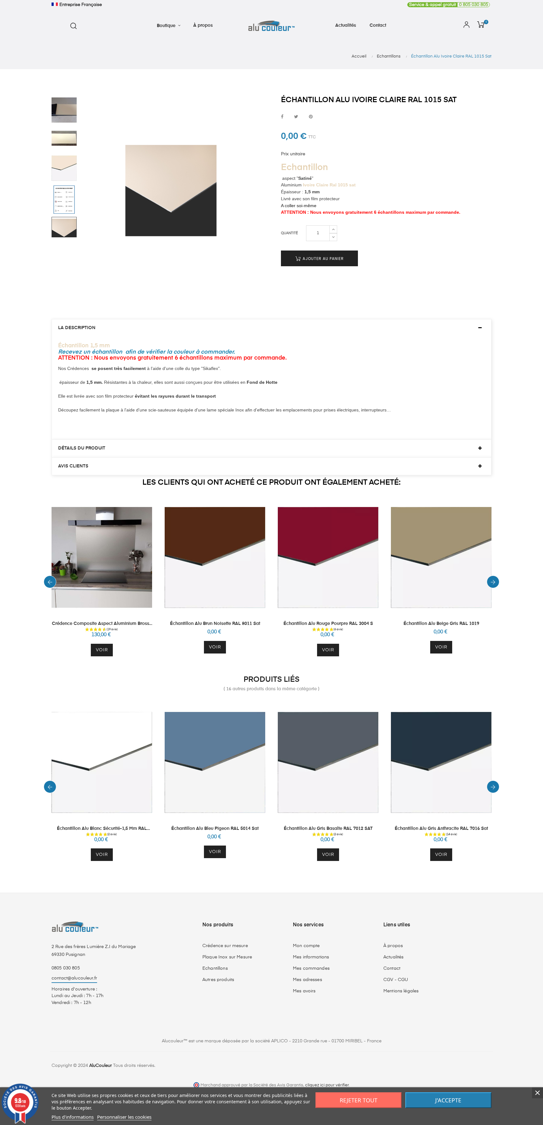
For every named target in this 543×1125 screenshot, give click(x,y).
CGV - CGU (395, 980)
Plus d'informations (73, 1117)
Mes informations (311, 957)
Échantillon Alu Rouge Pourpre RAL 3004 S (328, 623)
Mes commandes (311, 968)
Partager (282, 117)
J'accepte (448, 1100)
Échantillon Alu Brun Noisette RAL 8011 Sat (215, 623)
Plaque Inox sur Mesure (227, 957)
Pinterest (311, 117)
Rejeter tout (358, 1100)
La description (77, 328)
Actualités (393, 957)
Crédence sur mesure (225, 946)
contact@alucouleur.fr (74, 978)
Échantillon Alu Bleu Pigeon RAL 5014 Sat (215, 828)
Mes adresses (307, 980)
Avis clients (73, 466)
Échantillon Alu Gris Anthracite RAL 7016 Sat (441, 828)
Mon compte (306, 946)
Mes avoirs (304, 991)
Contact (391, 968)
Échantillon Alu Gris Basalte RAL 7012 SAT (328, 828)
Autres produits (218, 980)
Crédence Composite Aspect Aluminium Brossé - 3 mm (102, 624)
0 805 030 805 (448, 5)
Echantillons (215, 968)
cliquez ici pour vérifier (327, 1085)
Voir (102, 650)
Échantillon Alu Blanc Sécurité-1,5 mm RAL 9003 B (102, 829)
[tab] (271, 328)
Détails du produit (81, 448)
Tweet (296, 117)
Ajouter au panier (322, 258)
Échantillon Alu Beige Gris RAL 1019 (441, 623)
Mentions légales (401, 991)
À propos (393, 946)
